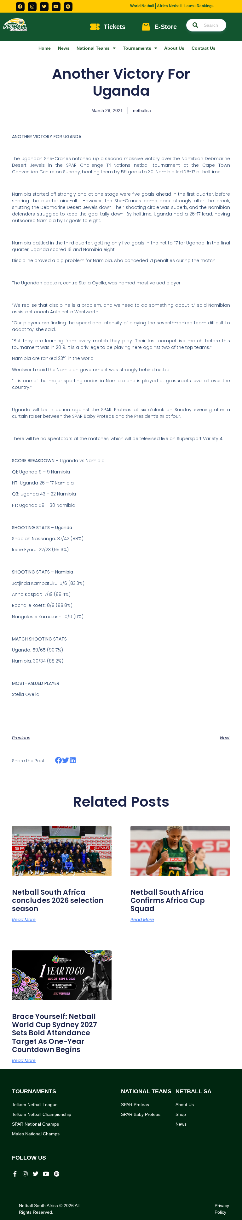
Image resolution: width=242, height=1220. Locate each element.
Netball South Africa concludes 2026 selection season (57, 900)
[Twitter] (44, 6)
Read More (24, 919)
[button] (58, 760)
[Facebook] (20, 6)
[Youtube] (56, 6)
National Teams (93, 48)
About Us (174, 48)
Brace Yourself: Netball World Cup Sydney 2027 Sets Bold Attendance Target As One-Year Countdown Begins (54, 1033)
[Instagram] (32, 6)
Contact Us (204, 48)
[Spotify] (68, 6)
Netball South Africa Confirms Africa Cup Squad (167, 900)
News (64, 48)
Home (44, 48)
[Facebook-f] (15, 1174)
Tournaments (137, 48)
